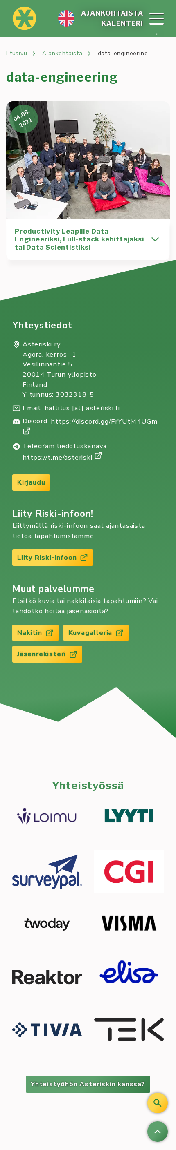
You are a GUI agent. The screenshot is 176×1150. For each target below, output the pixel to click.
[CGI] (129, 872)
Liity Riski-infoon (47, 557)
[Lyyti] (129, 817)
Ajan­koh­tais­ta (112, 13)
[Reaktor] (47, 978)
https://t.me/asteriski (58, 457)
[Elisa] (129, 978)
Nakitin (29, 632)
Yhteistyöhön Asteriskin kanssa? (88, 1084)
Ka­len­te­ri (122, 23)
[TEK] (129, 1030)
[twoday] (47, 924)
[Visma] (129, 924)
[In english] (66, 18)
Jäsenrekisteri (41, 654)
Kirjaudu (31, 482)
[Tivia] (47, 1030)
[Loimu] (47, 817)
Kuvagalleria (90, 632)
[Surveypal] (47, 873)
